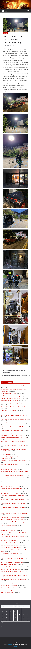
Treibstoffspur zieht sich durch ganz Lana (10, 493)
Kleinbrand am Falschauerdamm (8, 530)
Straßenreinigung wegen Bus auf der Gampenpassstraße (14, 513)
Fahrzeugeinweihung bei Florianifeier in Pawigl (12, 519)
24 (2, 620)
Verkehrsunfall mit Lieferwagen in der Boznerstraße (13, 571)
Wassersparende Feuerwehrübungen (9, 400)
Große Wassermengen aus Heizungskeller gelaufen (13, 403)
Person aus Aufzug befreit (7, 592)
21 (19, 617)
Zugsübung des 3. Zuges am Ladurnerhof (10, 569)
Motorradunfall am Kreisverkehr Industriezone (15, 375)
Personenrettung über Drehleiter (8, 410)
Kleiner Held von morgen (7, 590)
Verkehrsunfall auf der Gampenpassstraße (11, 567)
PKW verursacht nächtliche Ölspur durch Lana (11, 540)
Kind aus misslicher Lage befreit (8, 564)
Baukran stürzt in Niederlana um (8, 528)
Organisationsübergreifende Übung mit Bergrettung (13, 503)
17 (2, 617)
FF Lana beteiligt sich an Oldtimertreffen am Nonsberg (14, 406)
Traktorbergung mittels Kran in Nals (9, 486)
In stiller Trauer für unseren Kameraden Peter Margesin (14, 437)
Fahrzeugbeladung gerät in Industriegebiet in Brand (13, 507)
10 (2, 614)
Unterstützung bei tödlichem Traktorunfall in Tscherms (14, 426)
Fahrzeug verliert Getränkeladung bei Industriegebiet (13, 499)
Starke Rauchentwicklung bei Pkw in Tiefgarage (12, 464)
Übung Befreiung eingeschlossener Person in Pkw (12, 495)
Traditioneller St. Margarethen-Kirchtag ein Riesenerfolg (14, 441)
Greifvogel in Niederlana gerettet (8, 393)
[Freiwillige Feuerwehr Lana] (3, 11)
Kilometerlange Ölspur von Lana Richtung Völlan (12, 517)
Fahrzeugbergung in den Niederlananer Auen (11, 430)
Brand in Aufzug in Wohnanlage (8, 525)
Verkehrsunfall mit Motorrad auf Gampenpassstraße (13, 415)
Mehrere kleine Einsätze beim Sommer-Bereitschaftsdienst (15, 419)
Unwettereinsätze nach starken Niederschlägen (12, 477)
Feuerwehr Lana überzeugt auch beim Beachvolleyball (13, 386)
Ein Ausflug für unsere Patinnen (8, 484)
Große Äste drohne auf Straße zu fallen (10, 545)
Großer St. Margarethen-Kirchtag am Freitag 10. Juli (13, 445)
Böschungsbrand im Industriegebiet (9, 553)
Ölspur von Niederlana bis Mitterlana (9, 587)
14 (19, 614)
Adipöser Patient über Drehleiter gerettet (10, 398)
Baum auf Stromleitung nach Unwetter (10, 433)
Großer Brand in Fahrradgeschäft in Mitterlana (12, 475)
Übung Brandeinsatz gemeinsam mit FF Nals (11, 491)
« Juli (2, 626)
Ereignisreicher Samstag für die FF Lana (10, 413)
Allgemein (5, 33)
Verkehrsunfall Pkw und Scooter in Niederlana (11, 488)
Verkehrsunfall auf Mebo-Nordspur (9, 585)
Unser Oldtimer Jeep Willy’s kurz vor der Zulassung (12, 536)
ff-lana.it (12, 45)
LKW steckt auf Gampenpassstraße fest (10, 583)
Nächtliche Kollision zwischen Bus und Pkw (11, 467)
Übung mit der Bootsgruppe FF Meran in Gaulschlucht (14, 371)
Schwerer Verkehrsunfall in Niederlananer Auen (12, 562)
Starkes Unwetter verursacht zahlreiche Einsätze (12, 435)
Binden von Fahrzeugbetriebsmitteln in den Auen (12, 558)
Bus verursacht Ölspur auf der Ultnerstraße (11, 547)
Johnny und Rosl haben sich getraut (9, 556)
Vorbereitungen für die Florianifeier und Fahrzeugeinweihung (15, 522)
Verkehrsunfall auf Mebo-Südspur (9, 542)
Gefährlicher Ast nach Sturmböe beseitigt (10, 396)
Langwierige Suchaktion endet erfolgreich (10, 511)
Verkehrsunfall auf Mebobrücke (8, 469)
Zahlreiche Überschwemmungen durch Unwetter (12, 423)
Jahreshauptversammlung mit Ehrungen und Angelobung (14, 579)
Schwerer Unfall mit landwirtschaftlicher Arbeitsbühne (13, 460)
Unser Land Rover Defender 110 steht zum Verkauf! (13, 480)
